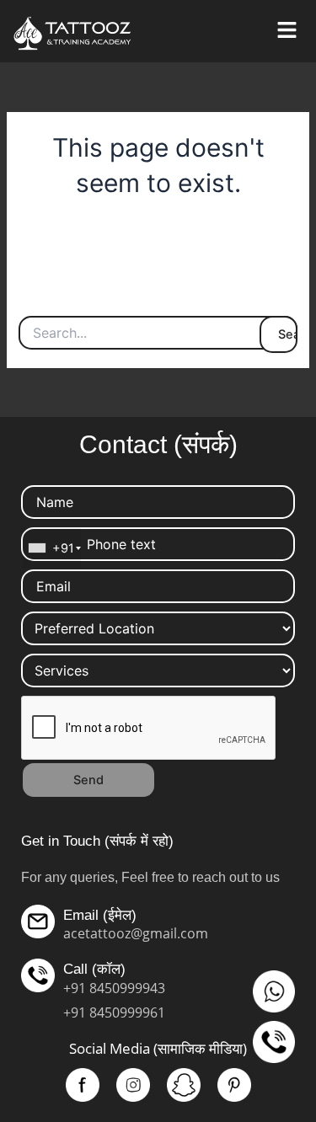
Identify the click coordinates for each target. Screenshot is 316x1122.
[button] (286, 31)
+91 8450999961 (114, 1012)
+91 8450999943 (114, 988)
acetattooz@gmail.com (135, 933)
